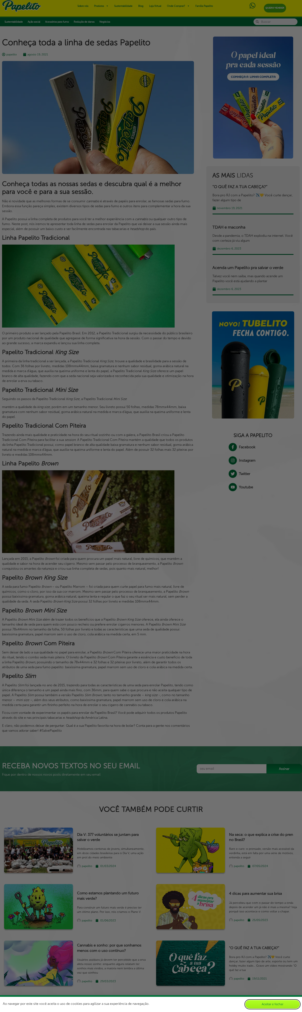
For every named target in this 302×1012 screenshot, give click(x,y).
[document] (151, 506)
